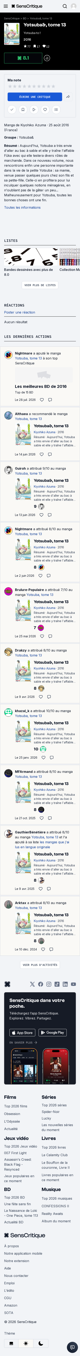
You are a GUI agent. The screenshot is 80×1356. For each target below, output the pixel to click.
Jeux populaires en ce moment (19, 1178)
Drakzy (21, 650)
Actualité (11, 1129)
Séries (49, 1097)
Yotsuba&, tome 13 (41, 18)
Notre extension (16, 1261)
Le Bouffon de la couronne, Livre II (56, 1165)
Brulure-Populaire (29, 590)
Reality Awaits (52, 1214)
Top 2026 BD (14, 1197)
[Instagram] (48, 985)
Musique (51, 1189)
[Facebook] (40, 985)
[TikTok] (57, 985)
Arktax (20, 903)
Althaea (21, 414)
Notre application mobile (23, 1253)
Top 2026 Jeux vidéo (20, 1146)
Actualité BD (13, 1222)
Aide (7, 1268)
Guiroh (20, 468)
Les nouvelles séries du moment (57, 1127)
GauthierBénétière (30, 832)
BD (24, 18)
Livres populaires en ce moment (57, 1177)
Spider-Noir (51, 1112)
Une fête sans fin (17, 1204)
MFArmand (24, 772)
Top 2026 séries (54, 1105)
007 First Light (15, 1153)
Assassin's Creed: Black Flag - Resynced (17, 1164)
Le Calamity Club (55, 1155)
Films (10, 1097)
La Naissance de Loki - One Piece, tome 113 (21, 1213)
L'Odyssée (12, 1121)
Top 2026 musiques (57, 1198)
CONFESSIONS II (55, 1206)
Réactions (14, 305)
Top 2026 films (15, 1106)
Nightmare (23, 353)
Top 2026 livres (54, 1147)
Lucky (46, 1118)
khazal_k (22, 711)
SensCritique (12, 18)
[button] (74, 6)
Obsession (12, 1114)
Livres (49, 1138)
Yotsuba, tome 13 (28, 358)
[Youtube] (73, 985)
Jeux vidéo (16, 1138)
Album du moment (56, 1221)
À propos (11, 1246)
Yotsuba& (26, 137)
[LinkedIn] (65, 985)
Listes (11, 240)
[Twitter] (32, 985)
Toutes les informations (22, 207)
